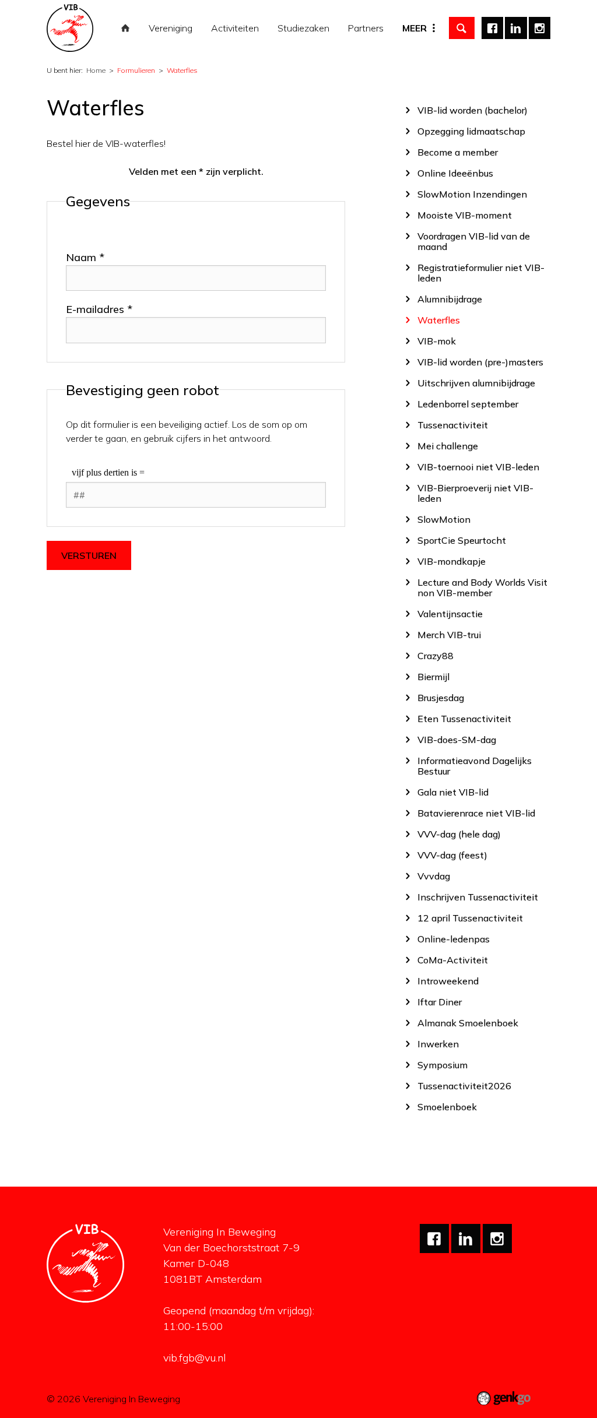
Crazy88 (435, 655)
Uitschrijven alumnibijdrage (476, 382)
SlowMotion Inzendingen (472, 193)
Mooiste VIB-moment (464, 214)
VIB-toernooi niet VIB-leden (478, 466)
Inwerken (438, 1043)
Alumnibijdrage (449, 298)
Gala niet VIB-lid (453, 791)
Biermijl (433, 676)
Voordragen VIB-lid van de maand (473, 241)
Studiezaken (303, 28)
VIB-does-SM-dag (456, 739)
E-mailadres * (99, 309)
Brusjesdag (440, 697)
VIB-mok (436, 340)
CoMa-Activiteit (452, 959)
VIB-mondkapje (451, 561)
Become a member (457, 151)
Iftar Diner (439, 1001)
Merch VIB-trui (449, 634)
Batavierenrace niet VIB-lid (476, 812)
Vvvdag (433, 875)
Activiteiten (235, 28)
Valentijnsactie (450, 613)
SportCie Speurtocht (461, 540)
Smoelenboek (447, 1106)
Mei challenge (447, 445)
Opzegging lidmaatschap (471, 130)
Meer (414, 28)
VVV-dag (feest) (452, 854)
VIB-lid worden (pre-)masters (480, 361)
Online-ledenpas (453, 938)
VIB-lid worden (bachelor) (472, 109)
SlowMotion (443, 519)
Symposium (442, 1064)
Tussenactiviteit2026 (464, 1085)
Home (125, 28)
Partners (366, 28)
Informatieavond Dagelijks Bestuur (474, 765)
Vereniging (170, 28)
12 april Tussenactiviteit (470, 917)
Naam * (85, 257)
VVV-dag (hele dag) (459, 833)
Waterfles (182, 70)
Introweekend (448, 980)
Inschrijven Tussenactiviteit (477, 896)
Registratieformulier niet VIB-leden (481, 272)
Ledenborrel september (467, 403)
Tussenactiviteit (452, 424)
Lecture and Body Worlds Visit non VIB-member (482, 587)
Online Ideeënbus (455, 172)
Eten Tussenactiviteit (464, 718)
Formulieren (136, 70)
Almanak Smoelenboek (467, 1022)
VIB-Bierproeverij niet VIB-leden (475, 493)
